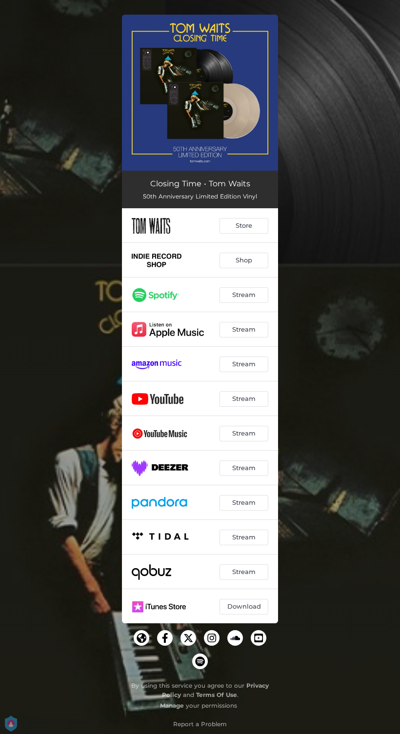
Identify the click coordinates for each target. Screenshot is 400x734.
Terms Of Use (216, 694)
